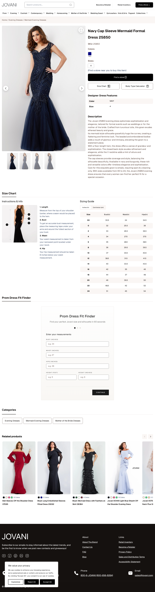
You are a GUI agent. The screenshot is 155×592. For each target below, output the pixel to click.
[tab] (77, 193)
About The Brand (90, 542)
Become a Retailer (127, 547)
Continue (100, 392)
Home (4, 20)
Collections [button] (140, 13)
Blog (84, 557)
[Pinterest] (15, 556)
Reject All (32, 582)
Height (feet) (52, 372)
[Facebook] (10, 556)
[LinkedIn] (21, 556)
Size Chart (101, 86)
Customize (15, 582)
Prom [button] (5, 13)
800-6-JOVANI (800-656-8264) (97, 575)
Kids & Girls (122, 13)
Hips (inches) (52, 361)
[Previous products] (144, 436)
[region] (31, 574)
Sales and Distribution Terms (132, 557)
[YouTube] (4, 556)
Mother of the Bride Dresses (67, 420)
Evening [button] (13, 13)
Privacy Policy (125, 552)
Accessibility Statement (129, 561)
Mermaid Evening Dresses (35, 20)
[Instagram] (27, 556)
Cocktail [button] (23, 13)
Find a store (119, 77)
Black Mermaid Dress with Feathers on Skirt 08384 (88, 502)
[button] (5, 88)
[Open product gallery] (81, 30)
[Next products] (150, 436)
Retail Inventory (126, 542)
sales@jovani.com (144, 575)
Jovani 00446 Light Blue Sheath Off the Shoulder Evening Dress (122, 502)
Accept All (47, 582)
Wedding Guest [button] (96, 13)
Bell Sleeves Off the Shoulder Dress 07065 (17, 502)
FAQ (84, 552)
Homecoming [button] (62, 13)
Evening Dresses (16, 20)
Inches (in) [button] (85, 207)
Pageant (131, 13)
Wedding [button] (49, 13)
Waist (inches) (52, 350)
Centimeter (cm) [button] (98, 207)
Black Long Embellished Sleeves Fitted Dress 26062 (51, 502)
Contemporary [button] (36, 13)
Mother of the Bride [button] (79, 13)
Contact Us (87, 547)
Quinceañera (112, 13)
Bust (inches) (52, 339)
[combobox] (49, 5)
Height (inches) (85, 372)
